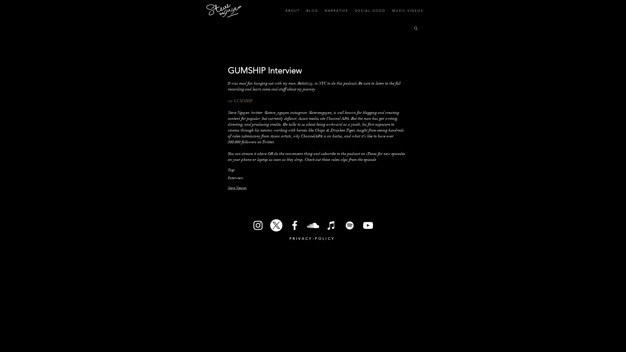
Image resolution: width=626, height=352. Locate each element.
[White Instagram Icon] (258, 225)
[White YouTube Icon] (368, 225)
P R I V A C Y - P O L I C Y (312, 238)
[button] (416, 28)
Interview (236, 178)
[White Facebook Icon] (295, 225)
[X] (276, 225)
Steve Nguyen (237, 188)
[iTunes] (331, 225)
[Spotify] (350, 225)
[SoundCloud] (313, 225)
